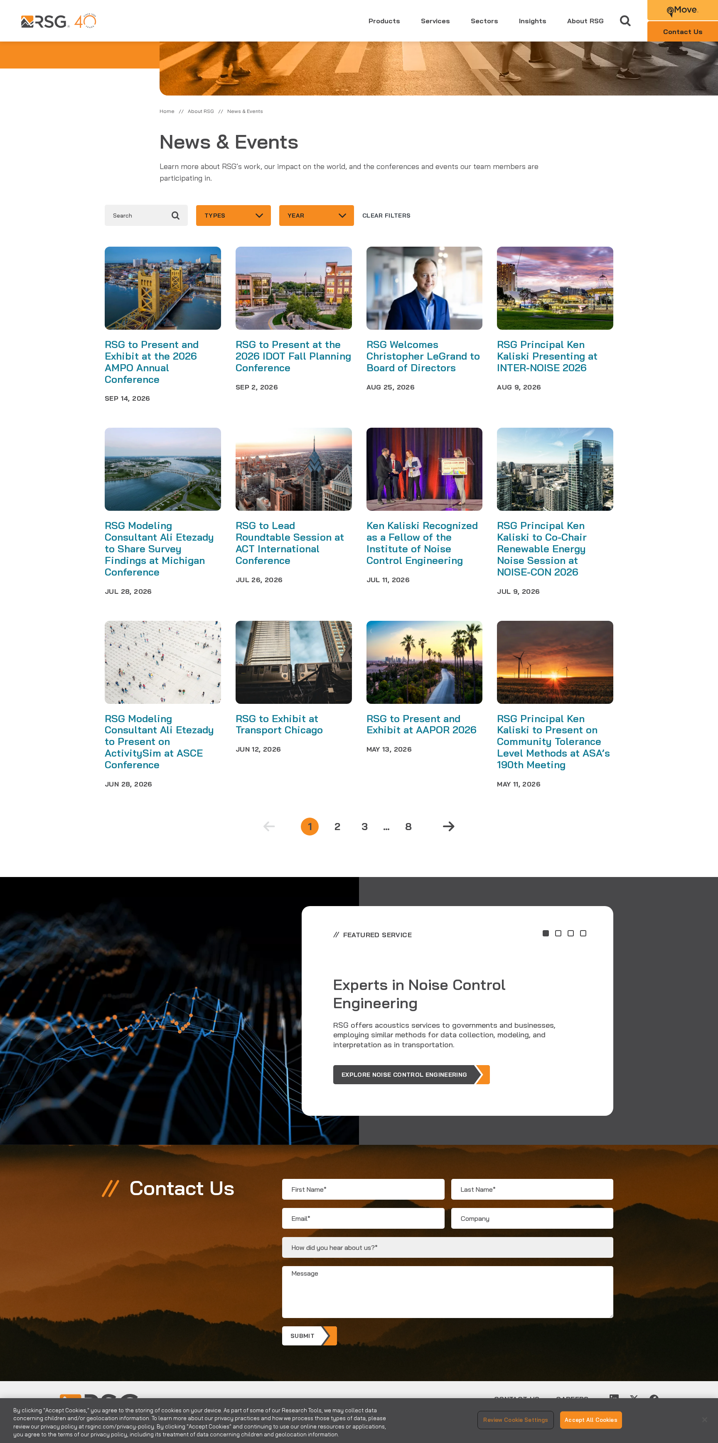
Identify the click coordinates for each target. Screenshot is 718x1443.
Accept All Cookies (591, 1419)
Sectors (484, 21)
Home (167, 111)
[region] (359, 1420)
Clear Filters (386, 215)
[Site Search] (625, 21)
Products (384, 21)
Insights (532, 21)
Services (435, 21)
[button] (546, 933)
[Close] (705, 1420)
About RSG (585, 21)
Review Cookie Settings (515, 1419)
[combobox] (233, 215)
